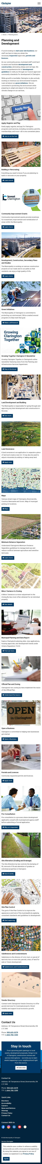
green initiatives (21, 83)
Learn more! (8, 180)
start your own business (25, 51)
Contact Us (5, 1115)
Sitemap (4, 1111)
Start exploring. (9, 920)
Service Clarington (7, 1141)
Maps (6, 509)
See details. (8, 604)
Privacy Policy (28, 1154)
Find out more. (9, 651)
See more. (8, 416)
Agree (6, 1159)
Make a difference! (11, 323)
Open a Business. (10, 739)
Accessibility (6, 1103)
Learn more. (8, 227)
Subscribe (21, 1068)
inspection (13, 56)
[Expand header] (39, 3)
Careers (4, 1106)
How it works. (9, 874)
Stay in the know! (10, 369)
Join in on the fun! (10, 136)
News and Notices (8, 1108)
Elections (5, 1101)
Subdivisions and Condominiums (16, 967)
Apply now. (8, 462)
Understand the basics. (12, 695)
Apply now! (8, 781)
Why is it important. (11, 827)
